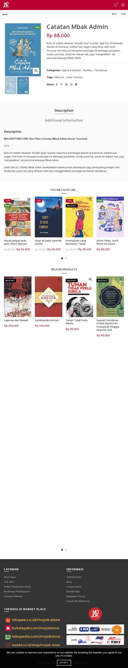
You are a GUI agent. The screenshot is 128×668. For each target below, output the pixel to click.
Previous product (114, 14)
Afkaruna (59, 77)
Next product (123, 14)
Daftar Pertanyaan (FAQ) (17, 586)
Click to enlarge (36, 71)
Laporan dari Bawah (16, 320)
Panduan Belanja (13, 596)
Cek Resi (9, 581)
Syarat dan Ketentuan (78, 601)
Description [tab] (64, 110)
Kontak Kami (73, 591)
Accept (64, 662)
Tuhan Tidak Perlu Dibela (77, 321)
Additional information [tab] (64, 120)
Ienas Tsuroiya (74, 77)
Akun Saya (10, 577)
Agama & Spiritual (71, 70)
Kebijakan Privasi (75, 596)
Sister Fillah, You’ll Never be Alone (107, 242)
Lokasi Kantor (73, 586)
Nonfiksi (87, 70)
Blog (69, 581)
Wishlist (117, 3)
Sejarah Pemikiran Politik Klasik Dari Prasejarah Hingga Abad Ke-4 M (107, 324)
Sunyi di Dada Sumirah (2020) (48, 242)
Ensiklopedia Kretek (47, 320)
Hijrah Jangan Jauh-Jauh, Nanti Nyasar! (15, 242)
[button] (117, 630)
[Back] (5, 14)
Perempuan (100, 70)
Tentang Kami (74, 577)
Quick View (29, 199)
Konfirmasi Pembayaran (17, 591)
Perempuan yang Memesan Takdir (76, 242)
